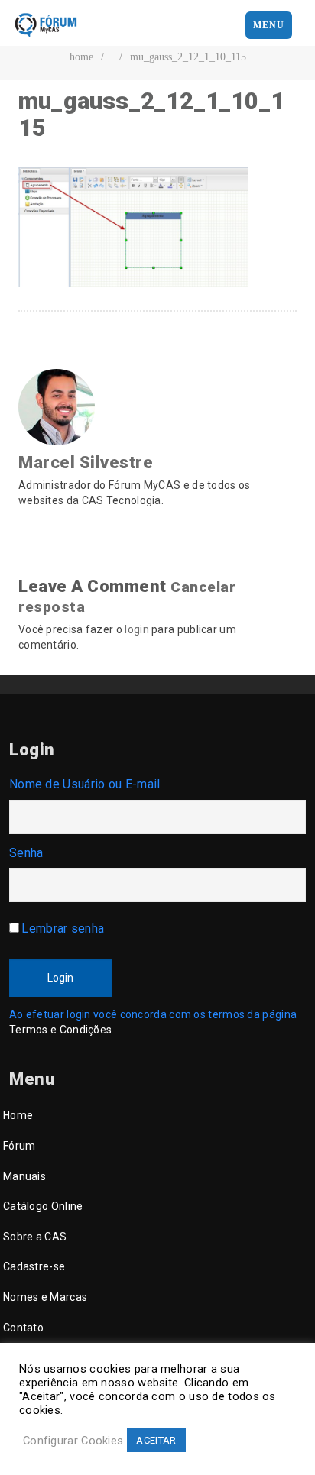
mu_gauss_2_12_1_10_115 (188, 57)
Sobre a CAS (35, 1237)
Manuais (24, 1176)
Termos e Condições (60, 1030)
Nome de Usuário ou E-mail (85, 784)
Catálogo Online (43, 1206)
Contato (23, 1327)
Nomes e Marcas (45, 1297)
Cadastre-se (34, 1266)
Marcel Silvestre (85, 462)
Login (60, 978)
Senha (26, 853)
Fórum (19, 1146)
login (137, 629)
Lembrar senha (62, 928)
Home (18, 1115)
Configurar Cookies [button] (73, 1441)
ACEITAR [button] (156, 1440)
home (81, 57)
